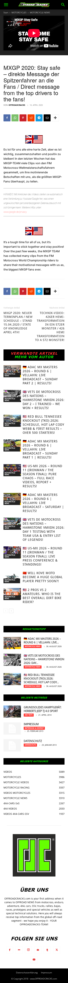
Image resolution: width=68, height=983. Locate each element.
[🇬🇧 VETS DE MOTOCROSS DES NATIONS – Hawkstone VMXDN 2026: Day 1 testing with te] (12, 524)
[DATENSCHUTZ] (12, 745)
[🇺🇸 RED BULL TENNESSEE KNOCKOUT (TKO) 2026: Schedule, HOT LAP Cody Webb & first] (12, 421)
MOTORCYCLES (19, 12)
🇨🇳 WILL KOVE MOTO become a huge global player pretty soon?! (43, 577)
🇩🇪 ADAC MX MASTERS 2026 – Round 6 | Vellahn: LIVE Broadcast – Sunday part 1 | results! (40, 449)
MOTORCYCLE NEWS (40, 12)
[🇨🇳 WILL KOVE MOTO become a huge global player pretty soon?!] (12, 577)
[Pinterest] (23, 117)
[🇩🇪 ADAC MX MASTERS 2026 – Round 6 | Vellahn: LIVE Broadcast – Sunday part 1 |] (12, 445)
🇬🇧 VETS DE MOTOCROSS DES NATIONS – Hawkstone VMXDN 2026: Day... (44, 659)
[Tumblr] (47, 950)
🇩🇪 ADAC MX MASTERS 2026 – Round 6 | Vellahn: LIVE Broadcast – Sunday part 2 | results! (40, 375)
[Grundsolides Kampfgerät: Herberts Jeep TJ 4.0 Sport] (12, 712)
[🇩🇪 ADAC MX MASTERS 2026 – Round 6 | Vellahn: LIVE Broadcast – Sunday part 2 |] (12, 371)
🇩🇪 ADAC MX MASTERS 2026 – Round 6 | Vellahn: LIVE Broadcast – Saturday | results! (43, 503)
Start (5, 12)
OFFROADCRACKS (17, 105)
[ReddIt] (31, 117)
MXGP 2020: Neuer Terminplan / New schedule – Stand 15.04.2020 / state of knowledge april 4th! (18, 322)
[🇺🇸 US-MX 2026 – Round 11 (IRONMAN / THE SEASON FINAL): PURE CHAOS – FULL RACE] (12, 470)
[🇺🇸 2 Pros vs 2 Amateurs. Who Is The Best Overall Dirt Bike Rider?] (12, 594)
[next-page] (11, 611)
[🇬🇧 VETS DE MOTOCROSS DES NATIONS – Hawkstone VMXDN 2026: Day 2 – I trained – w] (12, 396)
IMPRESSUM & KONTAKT (34, 728)
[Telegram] (39, 117)
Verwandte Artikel (34, 353)
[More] (55, 117)
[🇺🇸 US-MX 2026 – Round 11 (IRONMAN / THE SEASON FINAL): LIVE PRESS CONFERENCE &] (12, 552)
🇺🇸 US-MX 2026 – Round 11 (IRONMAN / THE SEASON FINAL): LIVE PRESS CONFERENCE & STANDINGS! (42, 556)
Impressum (31, 724)
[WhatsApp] (15, 117)
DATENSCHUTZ (33, 741)
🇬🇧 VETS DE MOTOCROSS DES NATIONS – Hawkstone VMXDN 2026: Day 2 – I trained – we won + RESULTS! (44, 400)
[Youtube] (34, 959)
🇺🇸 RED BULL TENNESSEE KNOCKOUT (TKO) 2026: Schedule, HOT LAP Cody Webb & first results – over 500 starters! (43, 424)
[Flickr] (19, 950)
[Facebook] (6, 117)
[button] (6, 4)
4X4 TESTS (29, 715)
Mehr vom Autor (34, 357)
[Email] (47, 117)
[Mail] (37, 950)
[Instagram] (28, 949)
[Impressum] (12, 728)
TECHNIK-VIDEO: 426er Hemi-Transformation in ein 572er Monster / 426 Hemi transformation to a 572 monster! (50, 326)
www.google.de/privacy (15, 211)
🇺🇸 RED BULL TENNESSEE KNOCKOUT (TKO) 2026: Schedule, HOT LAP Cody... (41, 678)
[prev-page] (5, 611)
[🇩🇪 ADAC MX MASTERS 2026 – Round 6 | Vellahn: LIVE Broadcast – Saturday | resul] (12, 499)
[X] (56, 950)
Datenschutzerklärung (27, 972)
